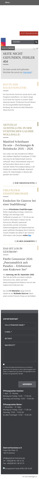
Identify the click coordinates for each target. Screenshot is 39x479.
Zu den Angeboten (25, 241)
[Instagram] (3, 44)
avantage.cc (32, 477)
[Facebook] (3, 40)
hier (29, 235)
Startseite (27, 72)
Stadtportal (8, 48)
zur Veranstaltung (25, 183)
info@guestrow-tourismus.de (14, 458)
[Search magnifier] (36, 42)
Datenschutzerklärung (18, 367)
